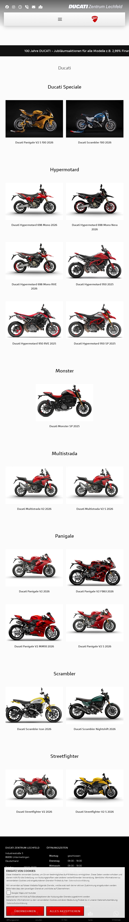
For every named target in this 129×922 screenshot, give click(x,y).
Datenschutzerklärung (79, 880)
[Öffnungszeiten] (21, 7)
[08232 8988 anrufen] (28, 7)
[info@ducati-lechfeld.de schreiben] (35, 7)
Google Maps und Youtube (24, 893)
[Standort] (42, 7)
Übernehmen (25, 911)
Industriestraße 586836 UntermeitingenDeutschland (17, 857)
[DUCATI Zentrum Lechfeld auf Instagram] (15, 7)
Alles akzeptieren (65, 911)
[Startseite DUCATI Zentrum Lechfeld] (96, 6)
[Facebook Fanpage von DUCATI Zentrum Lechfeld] (8, 7)
